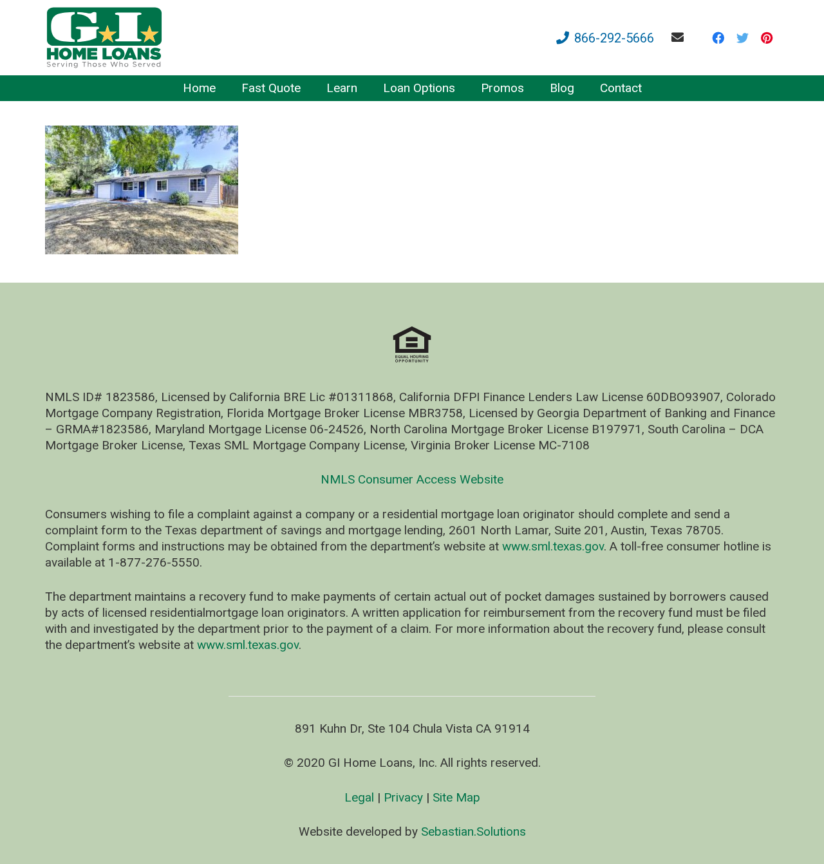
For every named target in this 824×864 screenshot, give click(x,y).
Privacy (403, 797)
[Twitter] (742, 38)
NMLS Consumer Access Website (412, 479)
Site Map (456, 797)
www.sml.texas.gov (553, 546)
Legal (359, 797)
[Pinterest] (766, 38)
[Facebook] (718, 38)
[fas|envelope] (680, 37)
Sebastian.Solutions (473, 831)
